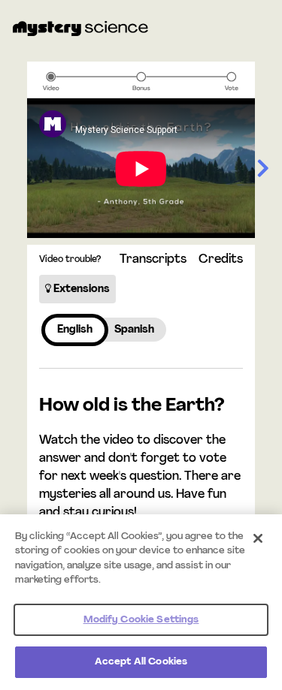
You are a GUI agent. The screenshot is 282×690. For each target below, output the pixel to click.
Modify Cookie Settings (141, 620)
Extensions (80, 289)
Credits (221, 260)
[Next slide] (263, 169)
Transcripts (153, 260)
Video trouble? (70, 259)
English (74, 330)
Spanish (134, 330)
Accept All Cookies (141, 662)
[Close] (257, 538)
